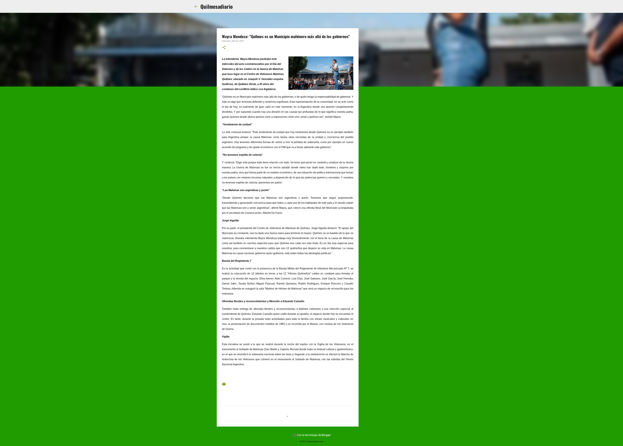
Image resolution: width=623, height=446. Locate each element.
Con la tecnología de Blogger (313, 435)
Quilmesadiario (216, 6)
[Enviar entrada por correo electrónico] (224, 385)
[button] (224, 47)
